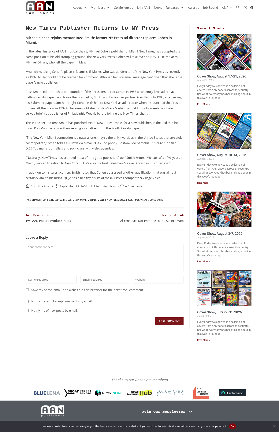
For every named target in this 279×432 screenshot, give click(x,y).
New (109, 199)
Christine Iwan (41, 186)
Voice (153, 199)
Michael (91, 199)
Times (136, 199)
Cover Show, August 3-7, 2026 (219, 234)
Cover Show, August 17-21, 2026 (221, 76)
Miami (83, 199)
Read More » (203, 104)
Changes (37, 199)
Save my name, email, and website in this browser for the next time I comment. (87, 290)
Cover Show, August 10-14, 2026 (221, 155)
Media (76, 199)
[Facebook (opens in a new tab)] (252, 7)
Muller (102, 199)
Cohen (46, 199)
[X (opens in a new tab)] (246, 7)
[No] (274, 426)
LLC (69, 199)
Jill (65, 199)
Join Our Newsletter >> (167, 412)
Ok (232, 426)
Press (129, 199)
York (160, 199)
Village (144, 199)
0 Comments (133, 186)
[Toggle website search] (237, 7)
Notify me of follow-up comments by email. (61, 301)
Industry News (106, 186)
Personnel (119, 199)
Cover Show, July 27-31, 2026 (219, 312)
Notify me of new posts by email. (54, 310)
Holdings (56, 199)
